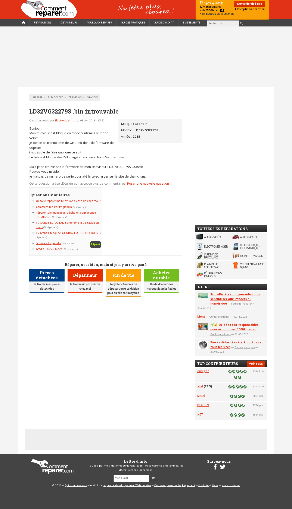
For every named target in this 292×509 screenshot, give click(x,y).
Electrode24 (63, 120)
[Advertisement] (146, 57)
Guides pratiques (133, 22)
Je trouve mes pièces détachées (47, 286)
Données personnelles (167, 485)
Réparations (43, 22)
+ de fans (210, 10)
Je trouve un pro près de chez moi (85, 286)
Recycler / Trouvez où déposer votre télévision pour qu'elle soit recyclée (123, 288)
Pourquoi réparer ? (242, 303)
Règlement (188, 485)
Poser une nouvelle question (148, 183)
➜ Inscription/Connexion (249, 9)
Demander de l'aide (249, 4)
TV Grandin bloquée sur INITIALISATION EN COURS (67, 233)
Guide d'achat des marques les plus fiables (161, 286)
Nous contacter (231, 485)
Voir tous (256, 364)
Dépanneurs (69, 22)
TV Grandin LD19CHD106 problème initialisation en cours (67, 225)
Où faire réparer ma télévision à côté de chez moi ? (68, 201)
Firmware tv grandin (48, 243)
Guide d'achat (164, 22)
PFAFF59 (203, 405)
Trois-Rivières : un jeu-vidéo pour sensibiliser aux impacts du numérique (235, 299)
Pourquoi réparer (99, 22)
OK (153, 478)
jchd (200, 386)
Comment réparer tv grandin (54, 207)
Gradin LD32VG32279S (49, 249)
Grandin (141, 123)
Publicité (203, 485)
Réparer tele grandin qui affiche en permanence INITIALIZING (66, 215)
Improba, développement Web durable (127, 485)
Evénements (191, 22)
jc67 (200, 414)
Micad (201, 396)
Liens (201, 316)
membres (210, 7)
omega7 (203, 371)
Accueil (50, 9)
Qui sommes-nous (76, 485)
